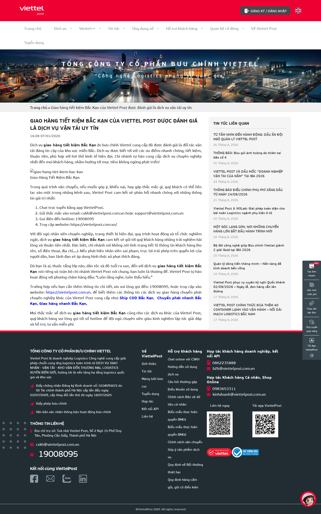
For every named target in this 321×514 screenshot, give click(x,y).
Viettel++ (87, 28)
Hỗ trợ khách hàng (181, 28)
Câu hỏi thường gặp (182, 381)
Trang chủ (32, 28)
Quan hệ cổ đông (224, 28)
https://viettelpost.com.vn (67, 292)
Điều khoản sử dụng (183, 388)
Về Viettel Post (264, 28)
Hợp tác (147, 400)
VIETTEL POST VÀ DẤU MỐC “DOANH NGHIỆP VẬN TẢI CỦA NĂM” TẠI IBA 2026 (248, 173)
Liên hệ (147, 416)
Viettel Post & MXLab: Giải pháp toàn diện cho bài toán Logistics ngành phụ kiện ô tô (249, 210)
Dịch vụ (60, 28)
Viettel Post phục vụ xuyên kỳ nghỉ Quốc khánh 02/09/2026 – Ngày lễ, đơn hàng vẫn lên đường (249, 286)
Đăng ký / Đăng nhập (269, 10)
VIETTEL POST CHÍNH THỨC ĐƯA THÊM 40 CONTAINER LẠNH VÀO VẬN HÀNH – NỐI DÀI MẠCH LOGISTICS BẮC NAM (247, 309)
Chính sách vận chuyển (185, 441)
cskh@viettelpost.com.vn (57, 444)
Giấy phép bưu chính (51, 403)
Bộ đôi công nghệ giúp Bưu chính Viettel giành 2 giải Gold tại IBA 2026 (248, 247)
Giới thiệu (149, 363)
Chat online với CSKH (184, 358)
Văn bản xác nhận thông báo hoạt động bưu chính (73, 411)
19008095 (58, 453)
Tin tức (114, 28)
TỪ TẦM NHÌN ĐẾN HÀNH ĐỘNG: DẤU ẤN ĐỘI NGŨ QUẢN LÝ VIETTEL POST (248, 136)
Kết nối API (150, 408)
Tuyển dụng (150, 393)
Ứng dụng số (142, 28)
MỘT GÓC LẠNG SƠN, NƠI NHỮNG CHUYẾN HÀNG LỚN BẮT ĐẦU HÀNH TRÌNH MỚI (246, 228)
